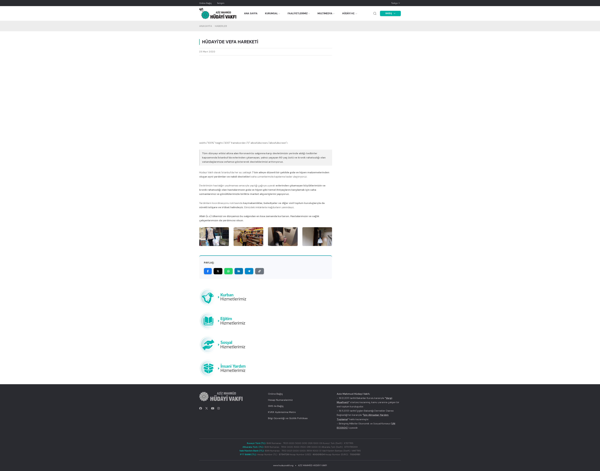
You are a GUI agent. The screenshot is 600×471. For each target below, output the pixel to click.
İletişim (220, 3)
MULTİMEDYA (325, 13)
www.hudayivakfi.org (283, 465)
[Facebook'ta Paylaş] (208, 271)
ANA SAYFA (251, 13)
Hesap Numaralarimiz (280, 400)
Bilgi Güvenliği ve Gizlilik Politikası (288, 418)
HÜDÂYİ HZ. (348, 13)
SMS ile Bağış (275, 406)
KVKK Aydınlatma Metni (282, 412)
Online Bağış (205, 3)
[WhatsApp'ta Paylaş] (228, 271)
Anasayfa (205, 26)
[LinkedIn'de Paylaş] (239, 271)
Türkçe (394, 3)
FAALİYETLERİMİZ (298, 13)
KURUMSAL (271, 13)
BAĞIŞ (388, 13)
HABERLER (221, 26)
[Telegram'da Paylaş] (249, 271)
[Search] (375, 13)
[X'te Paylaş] (218, 271)
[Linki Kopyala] (259, 271)
